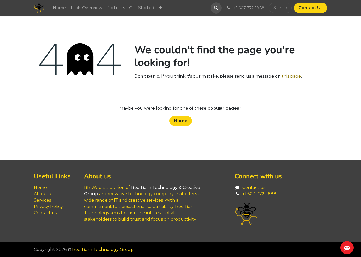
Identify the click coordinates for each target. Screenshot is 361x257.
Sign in (280, 7)
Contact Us (310, 7)
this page (291, 76)
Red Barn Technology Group (103, 249)
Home (180, 120)
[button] (216, 8)
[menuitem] (59, 8)
